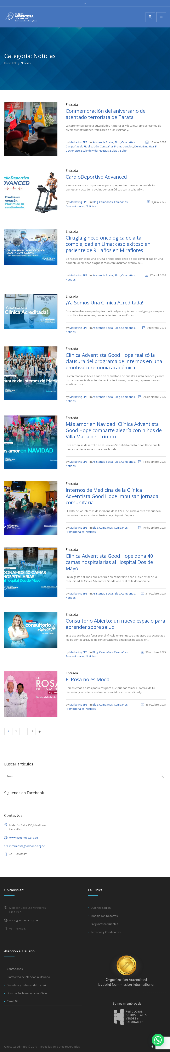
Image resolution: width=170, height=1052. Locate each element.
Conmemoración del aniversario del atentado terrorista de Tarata (106, 113)
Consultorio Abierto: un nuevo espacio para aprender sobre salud (115, 623)
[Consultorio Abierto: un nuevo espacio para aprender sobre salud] (30, 630)
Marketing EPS (78, 142)
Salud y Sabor (119, 150)
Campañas (128, 142)
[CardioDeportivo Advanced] (30, 192)
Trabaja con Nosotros (104, 916)
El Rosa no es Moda (87, 679)
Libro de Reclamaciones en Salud (28, 993)
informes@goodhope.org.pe (27, 846)
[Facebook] (152, 1047)
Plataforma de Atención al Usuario (28, 977)
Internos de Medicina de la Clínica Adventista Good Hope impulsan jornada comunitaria (112, 496)
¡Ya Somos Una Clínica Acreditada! (104, 302)
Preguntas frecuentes (104, 924)
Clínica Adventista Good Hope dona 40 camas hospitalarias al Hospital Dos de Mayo (109, 562)
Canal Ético (14, 1001)
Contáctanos (15, 969)
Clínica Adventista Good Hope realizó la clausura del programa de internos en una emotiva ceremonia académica (114, 361)
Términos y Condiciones (106, 932)
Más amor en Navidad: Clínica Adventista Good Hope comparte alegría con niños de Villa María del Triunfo (114, 430)
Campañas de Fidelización (82, 146)
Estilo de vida (89, 150)
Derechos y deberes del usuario (27, 985)
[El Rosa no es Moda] (30, 694)
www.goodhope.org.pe (23, 837)
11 (31, 731)
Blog (16, 63)
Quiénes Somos (101, 908)
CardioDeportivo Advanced (96, 176)
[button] (158, 1040)
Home (7, 63)
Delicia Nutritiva (144, 146)
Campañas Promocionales (116, 146)
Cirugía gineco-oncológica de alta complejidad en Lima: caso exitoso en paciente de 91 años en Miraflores (108, 243)
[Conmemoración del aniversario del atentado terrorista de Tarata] (30, 129)
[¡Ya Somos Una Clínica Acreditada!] (30, 311)
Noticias (104, 150)
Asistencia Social (102, 142)
